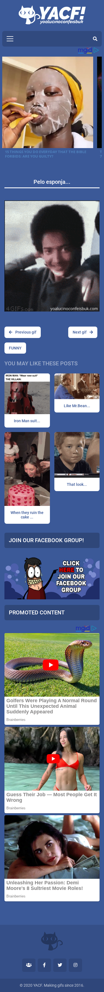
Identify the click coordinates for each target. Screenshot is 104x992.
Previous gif (25, 332)
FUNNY (15, 348)
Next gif (80, 332)
